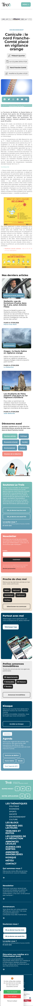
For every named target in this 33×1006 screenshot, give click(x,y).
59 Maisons (21, 682)
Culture (13, 819)
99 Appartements (11, 677)
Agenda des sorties (13, 848)
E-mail (5, 551)
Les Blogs (12, 822)
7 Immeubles (9, 682)
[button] (5, 99)
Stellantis (20, 295)
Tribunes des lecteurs (14, 827)
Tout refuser (12, 996)
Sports (12, 811)
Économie (14, 809)
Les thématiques (16, 803)
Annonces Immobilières (14, 853)
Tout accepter (12, 992)
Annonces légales (12, 842)
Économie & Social (10, 295)
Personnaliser (12, 1001)
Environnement (17, 30)
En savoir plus (7, 525)
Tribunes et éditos (13, 832)
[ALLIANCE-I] (16, 23)
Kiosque (11, 857)
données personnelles (9, 568)
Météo (10, 860)
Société (6, 388)
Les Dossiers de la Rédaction (16, 837)
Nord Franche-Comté (18, 67)
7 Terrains (8, 686)
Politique (14, 806)
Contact (11, 864)
